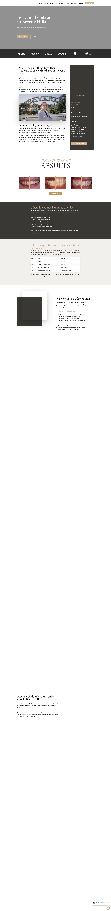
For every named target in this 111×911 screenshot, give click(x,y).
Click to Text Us (74, 104)
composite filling (62, 230)
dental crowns (49, 276)
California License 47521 (77, 118)
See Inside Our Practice (76, 136)
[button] (22, 36)
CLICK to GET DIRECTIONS (78, 95)
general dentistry (31, 141)
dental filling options (26, 714)
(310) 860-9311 (77, 102)
